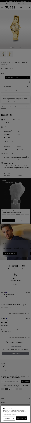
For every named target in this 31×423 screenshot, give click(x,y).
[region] (15, 414)
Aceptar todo (20, 418)
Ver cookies (7, 418)
